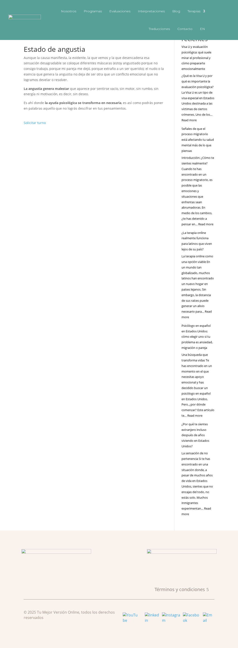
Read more (189, 120)
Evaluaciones (119, 11)
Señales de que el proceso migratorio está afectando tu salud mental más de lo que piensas (198, 140)
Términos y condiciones (180, 589)
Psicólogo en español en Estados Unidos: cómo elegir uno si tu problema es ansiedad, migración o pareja (197, 337)
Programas (93, 11)
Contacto (184, 29)
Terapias (194, 11)
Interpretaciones (151, 11)
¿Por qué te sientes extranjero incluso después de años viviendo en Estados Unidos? (195, 435)
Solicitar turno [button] (35, 123)
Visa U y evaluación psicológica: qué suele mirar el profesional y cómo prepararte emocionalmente (196, 58)
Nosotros (68, 11)
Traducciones (159, 29)
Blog (176, 11)
